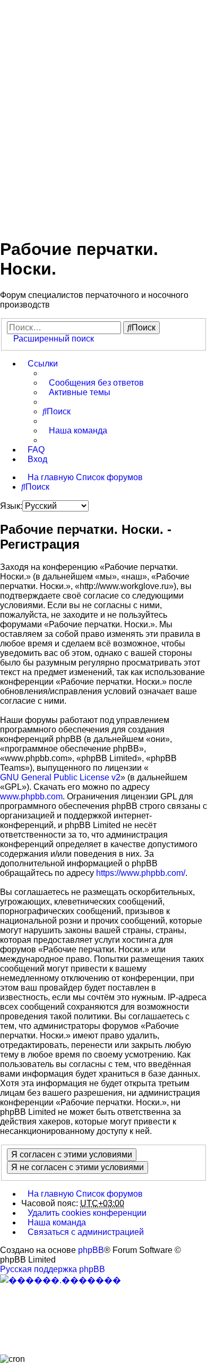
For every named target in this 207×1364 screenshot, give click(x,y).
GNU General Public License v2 (60, 777)
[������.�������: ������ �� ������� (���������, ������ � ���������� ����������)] (60, 1280)
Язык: (11, 505)
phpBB (91, 1250)
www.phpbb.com (31, 796)
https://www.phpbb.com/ (140, 872)
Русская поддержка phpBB (52, 1269)
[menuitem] (93, 383)
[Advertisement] (103, 113)
